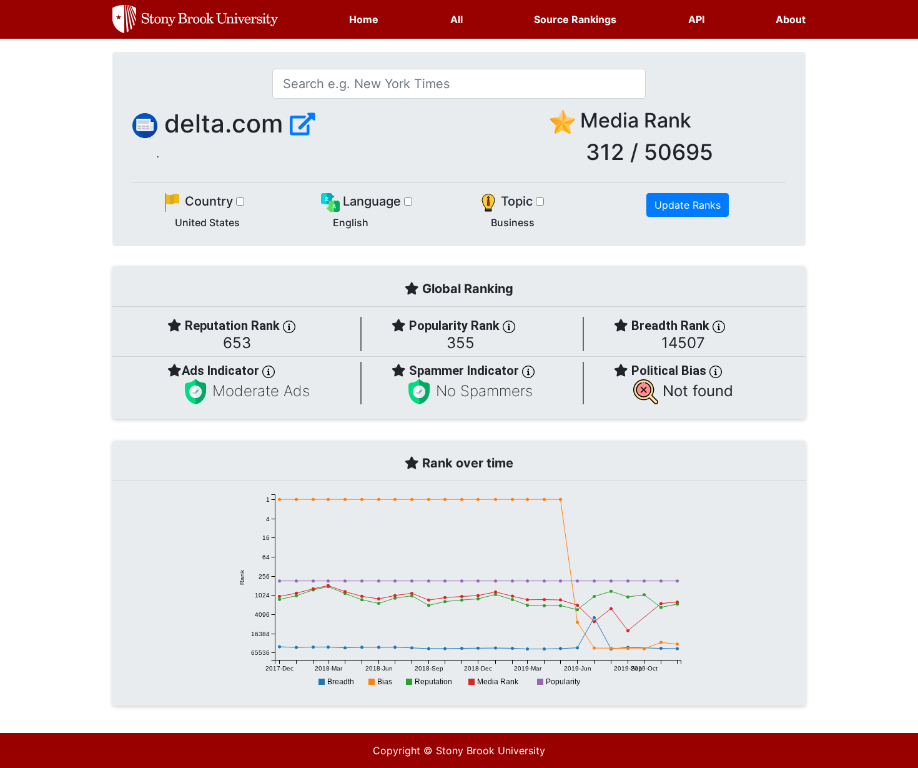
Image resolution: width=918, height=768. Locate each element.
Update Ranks (687, 205)
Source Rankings (575, 19)
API (696, 19)
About (791, 19)
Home (363, 19)
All (456, 19)
